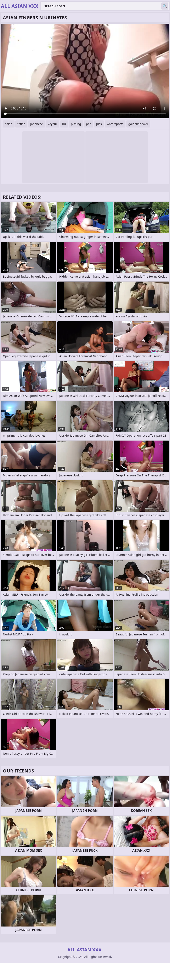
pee (88, 124)
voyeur (52, 124)
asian (8, 124)
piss (99, 124)
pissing (76, 124)
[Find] (164, 6)
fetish (21, 124)
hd (64, 124)
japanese (36, 124)
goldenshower (138, 124)
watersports (115, 124)
